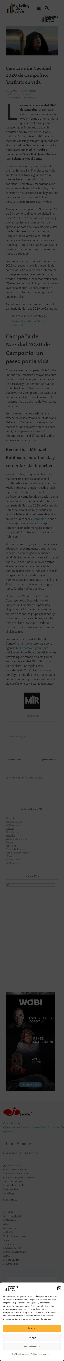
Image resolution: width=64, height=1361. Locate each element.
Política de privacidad (40, 1354)
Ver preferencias (32, 1346)
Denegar (32, 1337)
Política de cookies (20, 1354)
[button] (59, 1288)
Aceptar (32, 1328)
